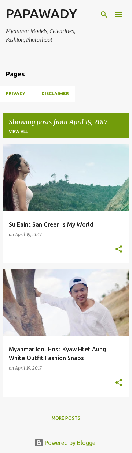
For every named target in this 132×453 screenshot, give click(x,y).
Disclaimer (55, 93)
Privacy (15, 93)
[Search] (104, 14)
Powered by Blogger (70, 442)
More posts (66, 418)
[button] (118, 249)
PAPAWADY (41, 13)
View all (18, 131)
